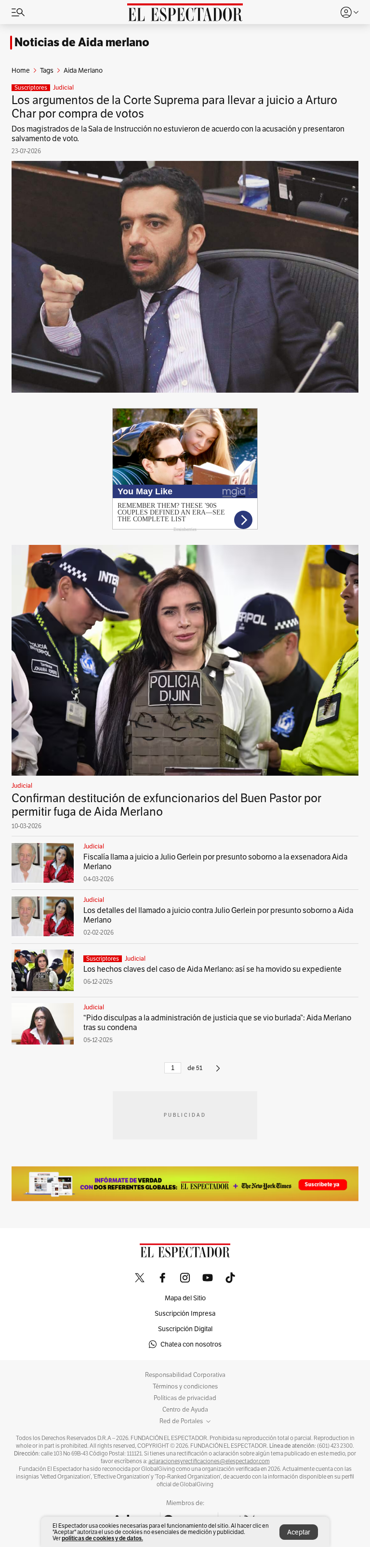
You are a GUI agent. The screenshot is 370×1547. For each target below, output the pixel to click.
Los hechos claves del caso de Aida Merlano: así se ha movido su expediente (212, 969)
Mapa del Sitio (185, 1298)
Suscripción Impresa (185, 1313)
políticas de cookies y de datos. (102, 1538)
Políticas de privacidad (185, 1398)
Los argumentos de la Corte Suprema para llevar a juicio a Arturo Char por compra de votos (174, 107)
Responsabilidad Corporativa (185, 1375)
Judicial (63, 88)
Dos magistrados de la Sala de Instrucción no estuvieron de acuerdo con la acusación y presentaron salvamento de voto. (178, 134)
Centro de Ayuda (185, 1409)
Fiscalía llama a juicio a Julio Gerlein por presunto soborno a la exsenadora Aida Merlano (215, 862)
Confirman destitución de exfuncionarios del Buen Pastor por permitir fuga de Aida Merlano (166, 805)
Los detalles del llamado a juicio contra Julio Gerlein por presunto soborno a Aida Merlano (218, 915)
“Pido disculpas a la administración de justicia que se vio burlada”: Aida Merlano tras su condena (217, 1022)
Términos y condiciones (185, 1386)
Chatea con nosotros (191, 1344)
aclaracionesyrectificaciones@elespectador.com (209, 1461)
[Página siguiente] (218, 1072)
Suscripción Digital (185, 1328)
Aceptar (298, 1532)
